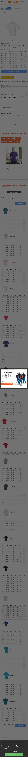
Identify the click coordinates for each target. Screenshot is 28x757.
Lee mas (16, 743)
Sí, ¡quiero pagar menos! (7, 383)
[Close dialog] (26, 370)
